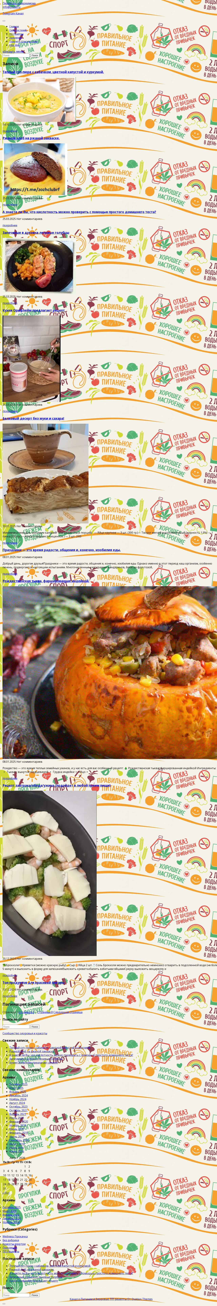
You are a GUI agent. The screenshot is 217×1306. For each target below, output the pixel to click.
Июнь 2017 (16, 1136)
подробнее (10, 131)
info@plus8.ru (11, 7)
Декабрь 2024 (18, 1095)
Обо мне (14, 45)
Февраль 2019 (18, 1133)
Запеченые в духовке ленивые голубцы (36, 232)
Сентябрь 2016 (19, 1140)
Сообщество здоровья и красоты (25, 1033)
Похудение (15, 37)
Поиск (35, 55)
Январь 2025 (17, 1092)
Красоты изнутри (14, 1244)
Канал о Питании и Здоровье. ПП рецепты (111, 1299)
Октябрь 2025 (18, 1084)
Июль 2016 (16, 1148)
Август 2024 (17, 1103)
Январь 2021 (17, 1114)
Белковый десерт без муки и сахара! (33, 418)
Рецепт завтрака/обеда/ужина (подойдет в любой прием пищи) (57, 785)
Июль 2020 (16, 1118)
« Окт (6, 1193)
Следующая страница (67, 1012)
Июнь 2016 (16, 1151)
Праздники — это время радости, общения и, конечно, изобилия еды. (62, 550)
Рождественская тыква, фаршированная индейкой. (46, 581)
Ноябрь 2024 (17, 1099)
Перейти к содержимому (19, 3)
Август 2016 (17, 1144)
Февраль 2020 (18, 1121)
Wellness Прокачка (15, 1236)
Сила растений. (18, 30)
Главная (14, 26)
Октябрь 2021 (18, 1110)
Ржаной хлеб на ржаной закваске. (31, 138)
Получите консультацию (23, 41)
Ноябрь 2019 (17, 1125)
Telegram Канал (13, 13)
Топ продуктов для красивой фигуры (34, 982)
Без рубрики (11, 1240)
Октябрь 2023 (18, 1106)
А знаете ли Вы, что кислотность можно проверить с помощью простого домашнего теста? (79, 212)
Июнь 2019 (16, 1129)
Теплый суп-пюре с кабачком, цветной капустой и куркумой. (53, 72)
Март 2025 (16, 1088)
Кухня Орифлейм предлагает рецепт (34, 310)
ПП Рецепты (16, 33)
